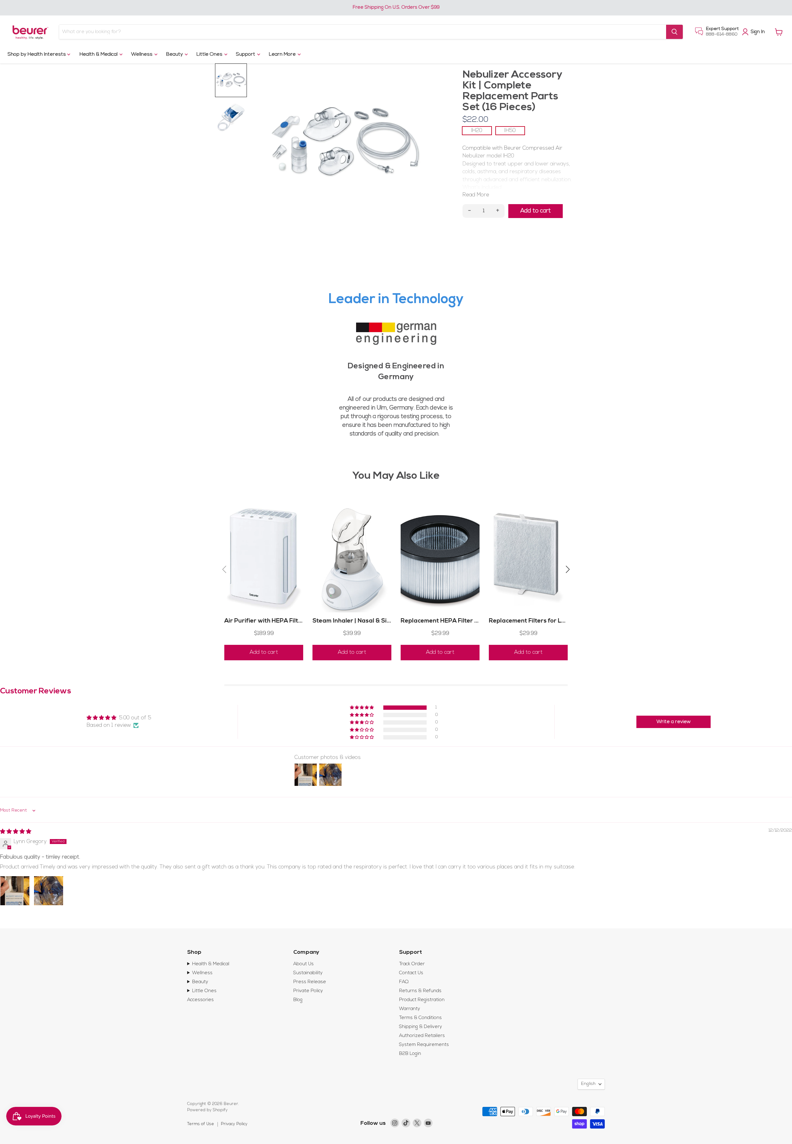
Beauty (175, 54)
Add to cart (264, 652)
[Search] (674, 32)
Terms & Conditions (420, 1018)
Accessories (200, 1000)
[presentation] (224, 570)
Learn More (283, 54)
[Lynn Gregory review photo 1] (15, 891)
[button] (362, 707)
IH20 (476, 130)
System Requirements (424, 1045)
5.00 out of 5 (135, 718)
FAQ (404, 982)
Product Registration (422, 1000)
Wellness (142, 54)
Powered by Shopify (207, 1110)
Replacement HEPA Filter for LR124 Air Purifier (468, 621)
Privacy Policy (234, 1124)
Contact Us (411, 973)
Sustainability (308, 973)
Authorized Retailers (422, 1036)
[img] (15, 831)
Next (418, 140)
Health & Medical (99, 54)
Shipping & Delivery (420, 1027)
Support (246, 54)
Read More (476, 195)
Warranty (409, 1009)
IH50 (510, 130)
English (588, 1084)
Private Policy (308, 991)
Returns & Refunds (420, 991)
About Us (303, 964)
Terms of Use (200, 1124)
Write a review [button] (673, 721)
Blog (298, 1000)
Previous (272, 140)
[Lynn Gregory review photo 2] (48, 891)
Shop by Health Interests (37, 54)
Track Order (412, 964)
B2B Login (410, 1054)
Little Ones (210, 54)
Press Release (309, 982)
